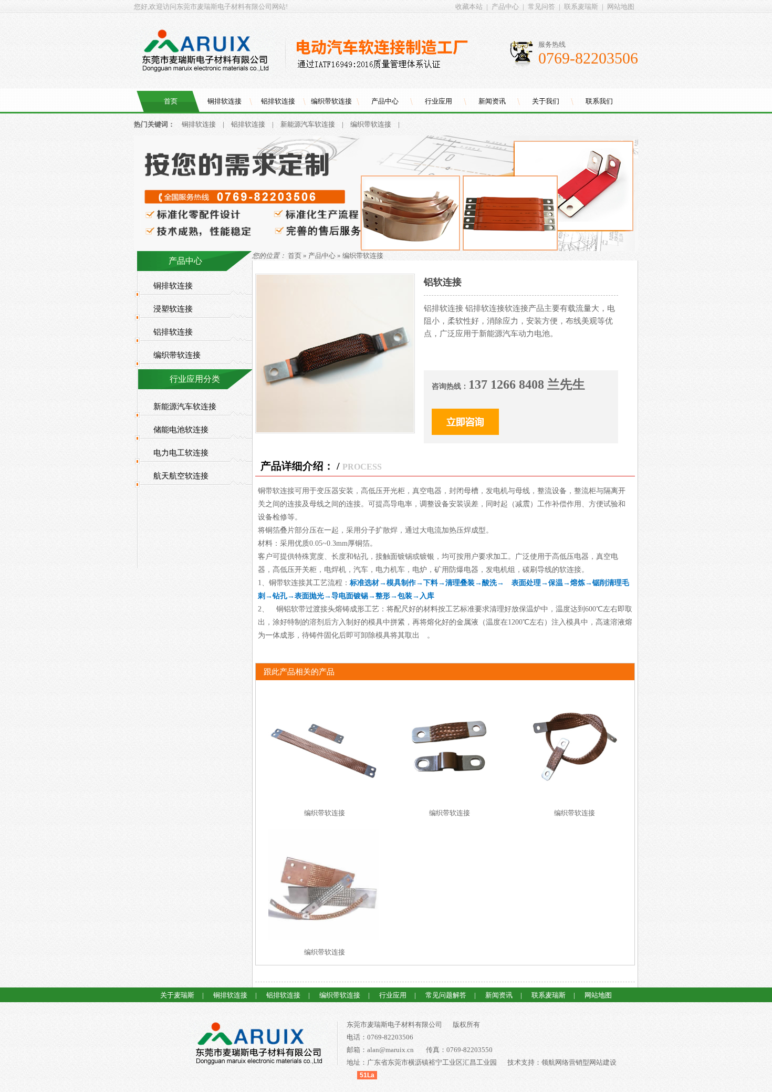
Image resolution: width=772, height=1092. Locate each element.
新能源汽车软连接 (307, 124)
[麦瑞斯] (258, 1045)
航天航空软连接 (180, 476)
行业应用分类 (195, 379)
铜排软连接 (224, 101)
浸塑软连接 (173, 309)
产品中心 (505, 7)
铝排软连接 (278, 101)
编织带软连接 (331, 101)
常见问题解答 (445, 995)
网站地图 (620, 7)
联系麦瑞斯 (581, 7)
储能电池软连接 (180, 429)
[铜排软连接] (386, 249)
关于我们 (545, 101)
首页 (171, 101)
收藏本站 (469, 7)
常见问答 (541, 7)
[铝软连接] (335, 430)
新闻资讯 (492, 101)
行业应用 (438, 101)
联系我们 (599, 101)
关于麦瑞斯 (177, 995)
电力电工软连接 (180, 453)
